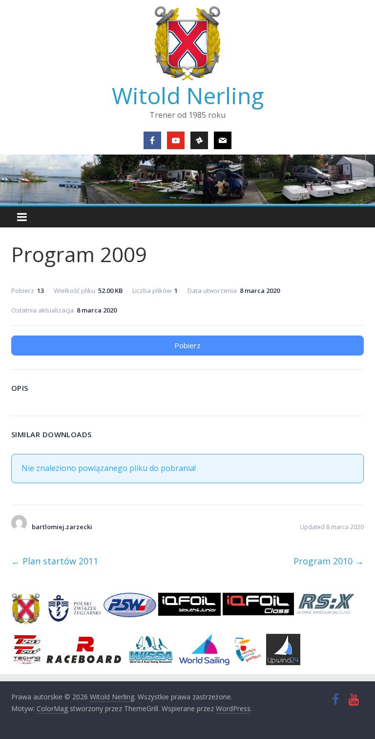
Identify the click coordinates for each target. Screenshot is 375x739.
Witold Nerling (188, 95)
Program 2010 (328, 561)
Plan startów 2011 (54, 561)
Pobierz (187, 345)
